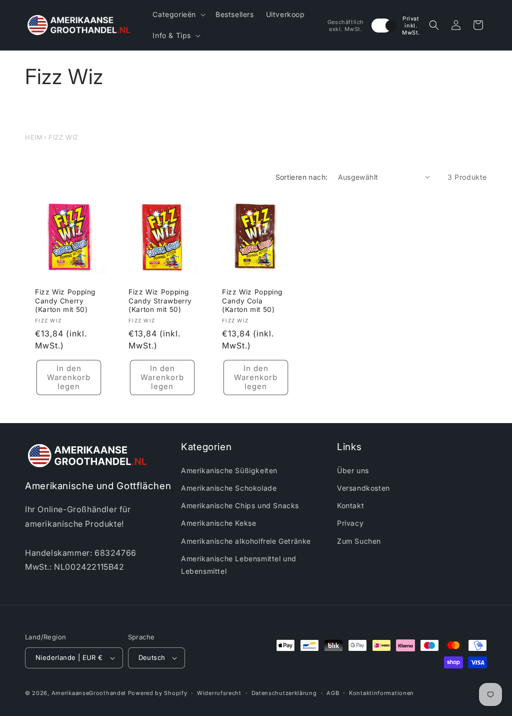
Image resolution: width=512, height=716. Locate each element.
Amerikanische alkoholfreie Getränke (246, 541)
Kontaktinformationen (381, 692)
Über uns (353, 470)
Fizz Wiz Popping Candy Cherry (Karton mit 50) (65, 300)
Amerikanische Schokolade (228, 488)
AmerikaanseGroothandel (89, 692)
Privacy (350, 523)
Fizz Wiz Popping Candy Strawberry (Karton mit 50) (160, 300)
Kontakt (350, 505)
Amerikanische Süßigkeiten (229, 470)
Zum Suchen (359, 541)
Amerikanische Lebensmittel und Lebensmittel (238, 564)
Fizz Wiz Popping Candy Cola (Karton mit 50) (252, 300)
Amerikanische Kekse (218, 523)
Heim (33, 137)
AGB (332, 692)
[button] (178, 14)
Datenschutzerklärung (284, 692)
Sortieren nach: (302, 177)
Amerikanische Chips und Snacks (240, 505)
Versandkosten (363, 488)
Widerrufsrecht (219, 692)
